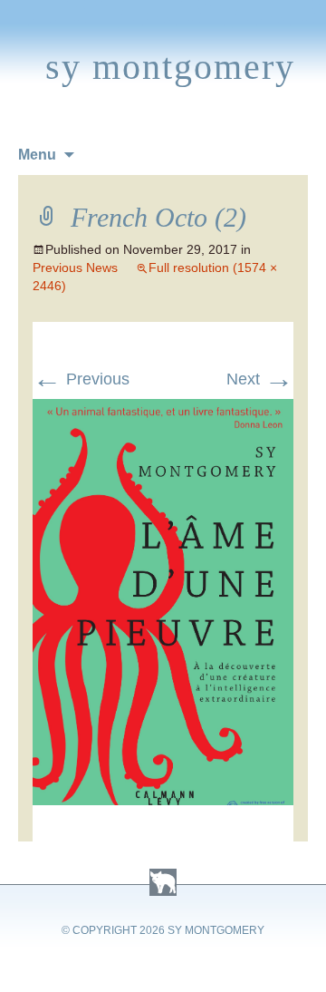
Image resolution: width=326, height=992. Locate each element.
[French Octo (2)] (163, 410)
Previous (81, 379)
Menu (37, 154)
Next (259, 379)
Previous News (75, 267)
